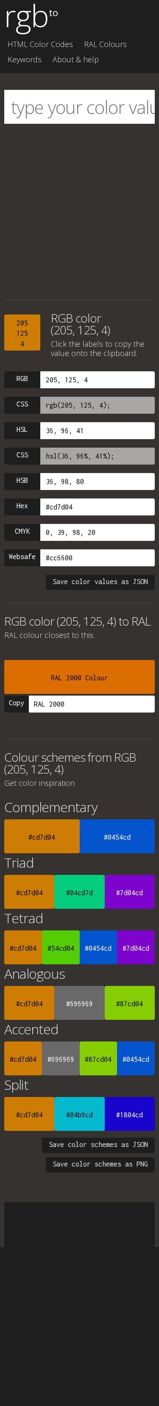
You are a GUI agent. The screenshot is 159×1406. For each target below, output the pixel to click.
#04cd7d (79, 892)
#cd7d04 (41, 837)
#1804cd (129, 1115)
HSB (22, 480)
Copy (16, 703)
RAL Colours (105, 44)
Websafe (22, 556)
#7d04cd (129, 892)
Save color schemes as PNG (100, 1164)
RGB (22, 378)
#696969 (79, 1004)
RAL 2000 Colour (79, 678)
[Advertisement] (79, 211)
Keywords (25, 59)
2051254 (22, 333)
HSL (22, 429)
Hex (22, 506)
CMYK (22, 531)
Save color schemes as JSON (98, 1144)
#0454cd (117, 837)
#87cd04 (129, 1004)
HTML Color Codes (40, 44)
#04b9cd (79, 1115)
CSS (22, 404)
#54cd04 (60, 948)
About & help (76, 59)
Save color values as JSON (100, 581)
